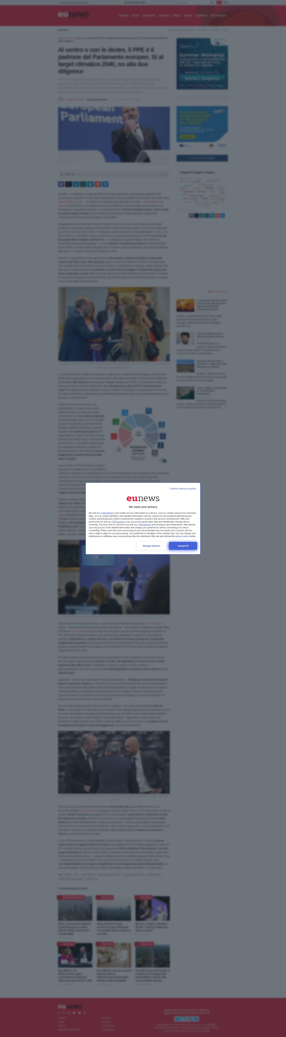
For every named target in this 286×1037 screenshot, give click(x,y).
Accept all (183, 546)
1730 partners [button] (107, 513)
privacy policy (182, 536)
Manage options (151, 546)
